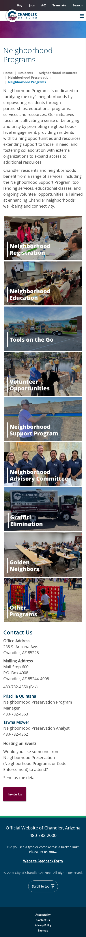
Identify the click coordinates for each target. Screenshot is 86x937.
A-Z (43, 5)
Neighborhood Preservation (29, 77)
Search (78, 5)
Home (8, 73)
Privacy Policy (43, 925)
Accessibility (43, 914)
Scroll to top (41, 886)
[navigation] (43, 238)
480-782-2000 (43, 835)
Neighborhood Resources (58, 73)
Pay (19, 5)
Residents (25, 73)
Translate (59, 5)
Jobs (32, 5)
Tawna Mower (16, 722)
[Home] (30, 16)
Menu (80, 16)
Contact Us (43, 920)
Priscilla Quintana (19, 696)
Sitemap (43, 930)
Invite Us (15, 794)
